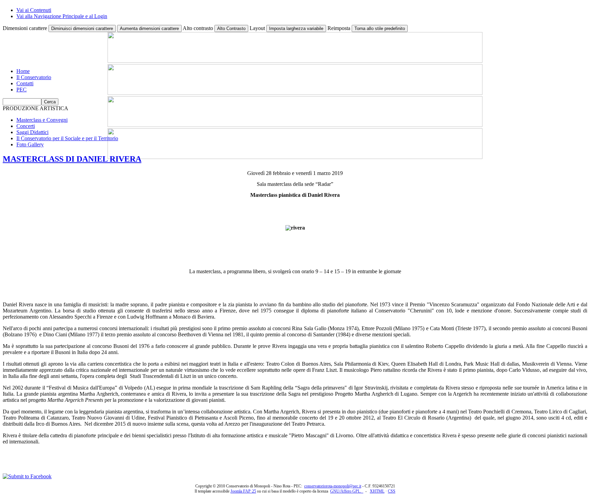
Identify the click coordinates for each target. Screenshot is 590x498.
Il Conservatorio (33, 77)
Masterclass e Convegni (42, 120)
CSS (391, 491)
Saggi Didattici (32, 132)
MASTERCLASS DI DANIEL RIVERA (72, 159)
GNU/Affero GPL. (346, 491)
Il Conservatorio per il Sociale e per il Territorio (67, 138)
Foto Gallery (30, 144)
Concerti (25, 126)
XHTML (377, 491)
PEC (21, 89)
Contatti (24, 83)
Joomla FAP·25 (243, 491)
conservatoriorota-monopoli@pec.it (332, 486)
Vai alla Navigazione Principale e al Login (61, 16)
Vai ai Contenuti (33, 10)
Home (23, 71)
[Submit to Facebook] (27, 476)
